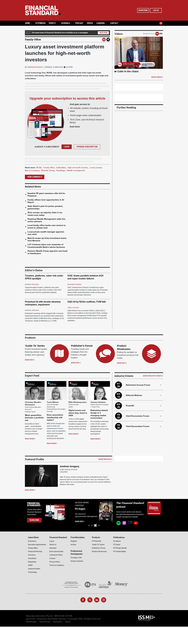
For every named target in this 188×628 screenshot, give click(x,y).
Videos (90, 23)
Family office (48, 167)
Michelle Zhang (48, 170)
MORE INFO (29, 360)
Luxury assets (96, 167)
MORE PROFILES (105, 459)
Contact (114, 23)
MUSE (39, 167)
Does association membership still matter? (55, 417)
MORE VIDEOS (156, 77)
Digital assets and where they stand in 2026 (78, 412)
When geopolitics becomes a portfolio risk (34, 417)
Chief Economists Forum (137, 416)
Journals (65, 23)
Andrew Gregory (69, 466)
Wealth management (76, 170)
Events (52, 23)
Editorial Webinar (134, 395)
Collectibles (61, 167)
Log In (156, 10)
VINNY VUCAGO (73, 307)
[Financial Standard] (43, 10)
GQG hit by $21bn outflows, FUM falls (86, 302)
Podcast (79, 23)
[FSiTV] (158, 33)
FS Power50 (40, 23)
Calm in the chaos (128, 71)
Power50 (130, 406)
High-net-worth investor (78, 167)
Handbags (60, 170)
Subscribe (143, 10)
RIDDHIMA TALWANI (74, 284)
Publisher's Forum (82, 345)
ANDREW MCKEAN (34, 67)
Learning (100, 23)
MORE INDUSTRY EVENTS (152, 376)
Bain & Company (32, 170)
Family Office (33, 39)
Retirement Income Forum (138, 385)
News (27, 23)
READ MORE (29, 439)
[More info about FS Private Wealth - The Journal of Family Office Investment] (106, 511)
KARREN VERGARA (32, 284)
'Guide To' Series (35, 345)
